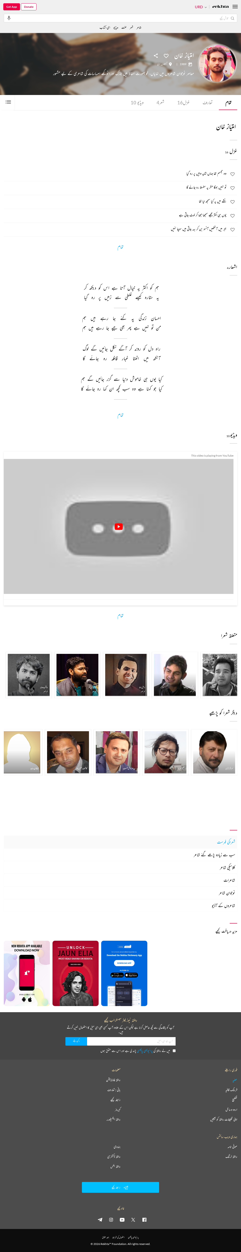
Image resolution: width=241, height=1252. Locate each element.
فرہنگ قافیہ (231, 1090)
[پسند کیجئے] (166, 55)
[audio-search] (9, 18)
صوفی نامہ (232, 1147)
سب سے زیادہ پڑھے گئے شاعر (214, 854)
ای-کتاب (105, 27)
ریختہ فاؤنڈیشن (113, 1080)
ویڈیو (137, 102)
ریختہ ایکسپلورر (113, 1119)
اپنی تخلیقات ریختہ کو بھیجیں (223, 1119)
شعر (160, 102)
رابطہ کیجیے (115, 1100)
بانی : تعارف (113, 1090)
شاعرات (229, 880)
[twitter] (133, 1219)
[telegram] (100, 1219)
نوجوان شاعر (227, 893)
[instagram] (111, 1219)
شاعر (139, 27)
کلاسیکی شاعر (227, 867)
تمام (228, 102)
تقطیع (234, 1100)
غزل (183, 102)
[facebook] (144, 1219)
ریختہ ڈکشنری (113, 1156)
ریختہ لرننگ (231, 1156)
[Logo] (220, 7)
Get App (11, 6)
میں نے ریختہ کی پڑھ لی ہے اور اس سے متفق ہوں (135, 1050)
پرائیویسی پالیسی (145, 1050)
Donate (28, 6)
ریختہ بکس (115, 1166)
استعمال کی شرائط (118, 1237)
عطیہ (235, 1080)
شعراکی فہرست (226, 842)
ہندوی (117, 1147)
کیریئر (117, 1109)
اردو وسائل (231, 1109)
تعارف (208, 102)
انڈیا (158, 64)
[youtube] (122, 1219)
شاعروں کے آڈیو (223, 905)
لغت (123, 27)
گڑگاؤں (164, 64)
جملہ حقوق (105, 1237)
